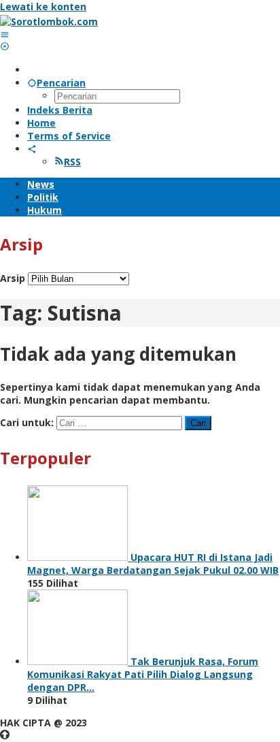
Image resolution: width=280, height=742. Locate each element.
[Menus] (5, 34)
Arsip (12, 278)
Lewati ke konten (43, 6)
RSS (72, 161)
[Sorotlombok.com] (49, 21)
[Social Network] (32, 148)
